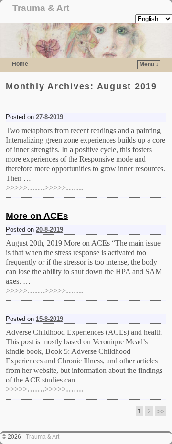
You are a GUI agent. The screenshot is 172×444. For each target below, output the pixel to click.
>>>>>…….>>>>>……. (44, 188)
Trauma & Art (40, 8)
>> (160, 411)
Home (20, 64)
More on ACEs (37, 216)
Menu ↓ (149, 64)
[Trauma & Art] (86, 40)
